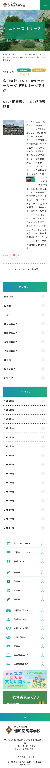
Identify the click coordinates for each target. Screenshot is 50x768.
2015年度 (9, 500)
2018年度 (9, 473)
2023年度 (9, 428)
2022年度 (9, 437)
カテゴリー (25, 287)
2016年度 (9, 491)
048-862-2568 (27, 745)
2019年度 (9, 464)
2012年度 (9, 527)
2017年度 (9, 482)
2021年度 (9, 446)
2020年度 (9, 455)
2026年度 (9, 401)
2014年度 (9, 509)
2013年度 (9, 518)
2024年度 (9, 419)
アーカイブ (25, 391)
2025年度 (9, 410)
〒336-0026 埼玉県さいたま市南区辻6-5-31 (25, 741)
